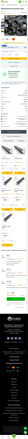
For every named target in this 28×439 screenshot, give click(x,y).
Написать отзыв (16, 299)
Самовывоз (21, 140)
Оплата (14, 387)
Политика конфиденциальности (14, 408)
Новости (14, 398)
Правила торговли (14, 417)
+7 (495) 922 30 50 (14, 356)
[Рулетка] (25, 432)
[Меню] (26, 1)
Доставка (14, 382)
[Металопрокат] (14, 320)
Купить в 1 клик (14, 66)
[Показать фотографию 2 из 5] (6, 154)
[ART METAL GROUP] (4, 1)
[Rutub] (19, 338)
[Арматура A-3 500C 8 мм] (7, 181)
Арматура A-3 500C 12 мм (19, 191)
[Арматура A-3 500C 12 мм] (19, 181)
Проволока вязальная (12, 4)
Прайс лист (14, 392)
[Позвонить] (20, 1)
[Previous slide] (6, 25)
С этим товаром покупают (14, 131)
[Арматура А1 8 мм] (7, 149)
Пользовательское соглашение (14, 410)
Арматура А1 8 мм (6, 158)
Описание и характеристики (14, 136)
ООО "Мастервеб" (20, 431)
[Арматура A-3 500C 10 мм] (7, 217)
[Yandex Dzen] (16, 338)
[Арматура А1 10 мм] (19, 149)
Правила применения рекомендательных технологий (14, 414)
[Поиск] (23, 1)
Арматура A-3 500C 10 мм (6, 227)
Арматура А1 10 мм (19, 158)
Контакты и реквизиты (14, 400)
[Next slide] (24, 25)
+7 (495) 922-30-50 (13, 75)
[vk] (12, 338)
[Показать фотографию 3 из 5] (7, 154)
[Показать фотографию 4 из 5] (20, 154)
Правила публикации (19, 307)
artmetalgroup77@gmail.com (14, 363)
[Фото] (15, 25)
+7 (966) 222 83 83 (13, 77)
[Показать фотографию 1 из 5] (5, 154)
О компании (14, 395)
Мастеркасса (20, 342)
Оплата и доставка (8, 140)
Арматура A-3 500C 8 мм (6, 191)
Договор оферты (14, 420)
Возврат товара (14, 390)
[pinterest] (8, 338)
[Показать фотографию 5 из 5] (21, 154)
